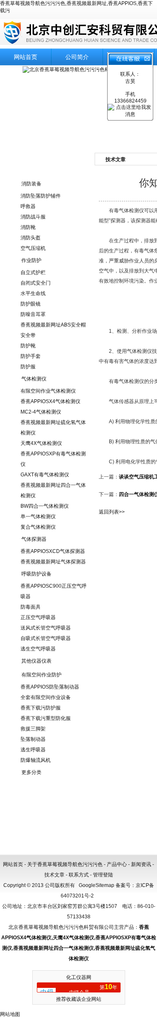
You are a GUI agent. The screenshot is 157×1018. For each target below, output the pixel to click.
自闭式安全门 (36, 283)
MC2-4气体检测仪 (41, 412)
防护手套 (31, 356)
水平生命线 (33, 293)
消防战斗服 (33, 217)
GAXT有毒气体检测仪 (45, 475)
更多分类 (31, 772)
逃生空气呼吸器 (38, 649)
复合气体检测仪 (38, 527)
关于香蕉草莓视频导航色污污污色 (65, 864)
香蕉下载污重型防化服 (46, 718)
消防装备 (31, 184)
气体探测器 (33, 539)
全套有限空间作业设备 (46, 697)
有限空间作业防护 (41, 675)
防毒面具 (31, 607)
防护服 (28, 367)
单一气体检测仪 (38, 516)
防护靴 (28, 346)
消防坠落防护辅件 (41, 196)
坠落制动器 (33, 739)
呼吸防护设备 (36, 574)
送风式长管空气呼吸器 (46, 628)
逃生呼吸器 (33, 750)
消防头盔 (31, 238)
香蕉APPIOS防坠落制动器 (50, 687)
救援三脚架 (33, 729)
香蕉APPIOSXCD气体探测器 (53, 551)
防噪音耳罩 (33, 314)
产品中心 (117, 864)
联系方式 (79, 875)
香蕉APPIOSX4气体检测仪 (50, 401)
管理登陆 (103, 875)
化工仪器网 (78, 977)
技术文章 (54, 875)
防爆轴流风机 (36, 760)
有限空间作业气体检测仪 (48, 391)
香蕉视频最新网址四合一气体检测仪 (53, 948)
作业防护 (31, 260)
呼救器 (28, 206)
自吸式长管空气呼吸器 (46, 638)
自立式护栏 (33, 272)
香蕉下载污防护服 (41, 708)
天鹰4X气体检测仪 (41, 443)
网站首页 (25, 57)
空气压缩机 (33, 248)
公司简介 (77, 57)
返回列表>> (112, 512)
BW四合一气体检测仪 (45, 506)
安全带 (28, 335)
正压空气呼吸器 (38, 617)
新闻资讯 (141, 864)
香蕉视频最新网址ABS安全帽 (53, 325)
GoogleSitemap (96, 885)
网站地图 (10, 1014)
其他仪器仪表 (36, 661)
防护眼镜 (31, 304)
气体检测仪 (33, 379)
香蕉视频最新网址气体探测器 (53, 562)
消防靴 (28, 227)
